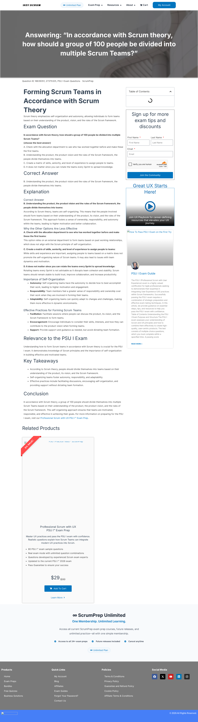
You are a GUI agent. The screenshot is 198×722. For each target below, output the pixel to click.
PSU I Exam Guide (143, 273)
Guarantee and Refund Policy (119, 686)
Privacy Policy (111, 681)
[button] (170, 91)
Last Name (156, 137)
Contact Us (60, 700)
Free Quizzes (10, 691)
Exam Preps (10, 681)
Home (7, 676)
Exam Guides (61, 691)
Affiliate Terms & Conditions (118, 695)
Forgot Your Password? (66, 695)
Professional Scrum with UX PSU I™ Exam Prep (64, 418)
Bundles (8, 686)
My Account (60, 676)
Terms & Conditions (114, 676)
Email (130, 149)
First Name (133, 137)
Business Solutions (13, 695)
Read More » (136, 344)
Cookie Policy (111, 691)
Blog (56, 681)
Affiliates (58, 686)
